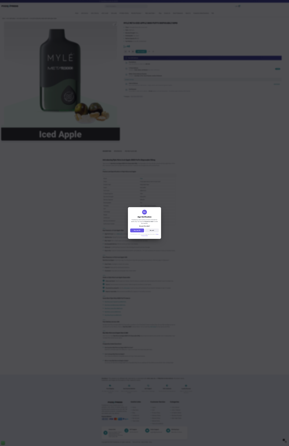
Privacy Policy (145, 235)
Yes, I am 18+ (137, 230)
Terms (157, 234)
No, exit (152, 230)
